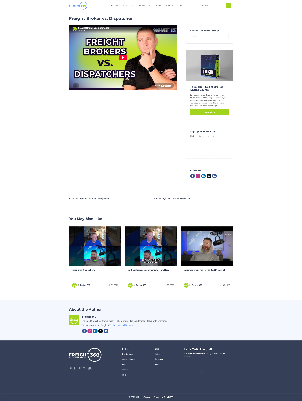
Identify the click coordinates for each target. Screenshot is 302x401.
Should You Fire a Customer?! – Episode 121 (92, 198)
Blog (157, 349)
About (158, 5)
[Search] (228, 5)
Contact (169, 5)
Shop (179, 5)
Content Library (144, 5)
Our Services (127, 5)
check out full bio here (122, 325)
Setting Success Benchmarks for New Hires (148, 270)
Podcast (114, 5)
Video (157, 354)
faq (157, 364)
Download (159, 359)
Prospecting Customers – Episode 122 (171, 198)
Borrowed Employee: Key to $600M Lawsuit (204, 270)
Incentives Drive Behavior (84, 270)
